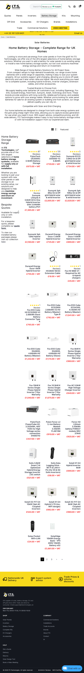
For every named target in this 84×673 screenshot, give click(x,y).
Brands (57, 22)
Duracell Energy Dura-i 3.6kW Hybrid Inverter (52, 236)
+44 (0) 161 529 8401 (14, 33)
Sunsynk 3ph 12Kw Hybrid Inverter (34, 236)
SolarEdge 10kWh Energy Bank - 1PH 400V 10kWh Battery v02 (53, 540)
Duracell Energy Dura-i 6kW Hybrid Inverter (32, 268)
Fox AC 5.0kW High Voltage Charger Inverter (72, 387)
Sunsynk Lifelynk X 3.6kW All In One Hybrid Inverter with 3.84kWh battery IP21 (32, 201)
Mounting (75, 16)
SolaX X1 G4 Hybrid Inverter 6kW (73, 465)
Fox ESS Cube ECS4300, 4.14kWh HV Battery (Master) (72, 308)
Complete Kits (7, 630)
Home (2, 37)
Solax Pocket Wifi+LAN (34, 537)
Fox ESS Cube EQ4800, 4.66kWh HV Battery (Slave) (53, 352)
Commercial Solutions (38, 28)
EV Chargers (42, 22)
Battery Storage (49, 16)
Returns (5, 656)
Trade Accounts (48, 626)
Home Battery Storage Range (9, 140)
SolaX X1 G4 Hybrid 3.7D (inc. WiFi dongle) (52, 504)
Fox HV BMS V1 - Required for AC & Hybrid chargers (72, 274)
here (3, 242)
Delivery (6, 652)
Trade (19, 28)
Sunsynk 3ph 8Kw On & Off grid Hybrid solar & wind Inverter (52, 194)
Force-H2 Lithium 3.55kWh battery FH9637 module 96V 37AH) (72, 428)
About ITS (46, 633)
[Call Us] (69, 6)
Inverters (32, 16)
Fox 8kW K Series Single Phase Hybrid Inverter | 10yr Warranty (73, 353)
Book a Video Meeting (10, 662)
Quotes (7, 16)
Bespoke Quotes (6, 206)
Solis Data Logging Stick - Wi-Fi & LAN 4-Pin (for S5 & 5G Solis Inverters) (53, 467)
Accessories (25, 22)
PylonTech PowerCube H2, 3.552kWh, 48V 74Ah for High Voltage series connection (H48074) (32, 429)
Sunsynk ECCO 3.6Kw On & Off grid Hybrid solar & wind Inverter (72, 159)
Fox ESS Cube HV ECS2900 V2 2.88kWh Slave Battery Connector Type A (32, 316)
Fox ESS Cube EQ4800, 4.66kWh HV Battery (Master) (32, 352)
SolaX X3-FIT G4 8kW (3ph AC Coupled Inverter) (72, 505)
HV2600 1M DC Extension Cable (52, 272)
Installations (71, 22)
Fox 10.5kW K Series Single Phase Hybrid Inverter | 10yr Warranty (53, 390)
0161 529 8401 (8, 608)
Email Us (78, 33)
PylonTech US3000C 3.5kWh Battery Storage (32, 159)
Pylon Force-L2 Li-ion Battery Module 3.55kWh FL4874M (53, 426)
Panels (19, 16)
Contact (46, 636)
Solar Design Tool (9, 659)
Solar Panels (7, 620)
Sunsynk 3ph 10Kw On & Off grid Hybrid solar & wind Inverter (72, 194)
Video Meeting (60, 28)
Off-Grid (11, 22)
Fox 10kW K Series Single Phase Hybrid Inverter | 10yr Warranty (33, 390)
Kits (64, 16)
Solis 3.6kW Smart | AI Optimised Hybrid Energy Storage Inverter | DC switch (32, 469)
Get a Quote (7, 649)
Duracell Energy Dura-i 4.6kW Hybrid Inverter (73, 236)
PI (44, 639)
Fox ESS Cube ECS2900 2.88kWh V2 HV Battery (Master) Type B (52, 309)
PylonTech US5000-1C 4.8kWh (54, 158)
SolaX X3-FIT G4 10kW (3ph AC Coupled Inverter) (32, 505)
